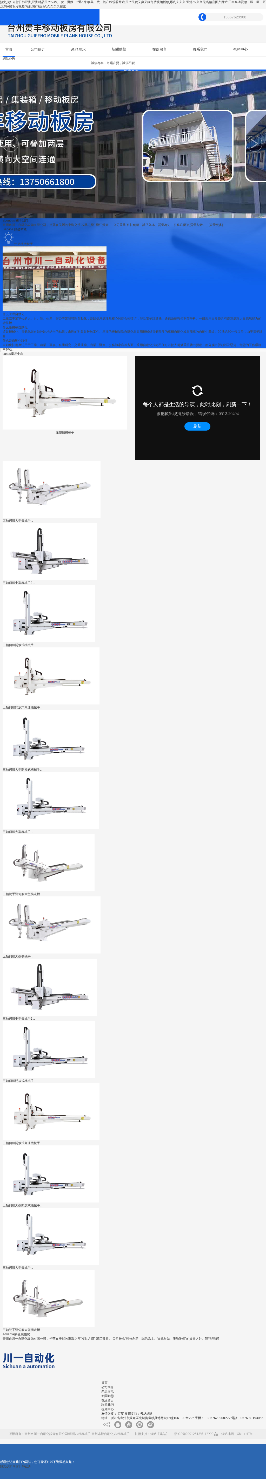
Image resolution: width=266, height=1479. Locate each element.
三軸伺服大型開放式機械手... (22, 769)
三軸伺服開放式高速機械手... (22, 707)
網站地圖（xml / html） (239, 1434)
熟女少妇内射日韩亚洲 (15, 1466)
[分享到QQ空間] (128, 1424)
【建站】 (163, 1434)
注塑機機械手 (65, 432)
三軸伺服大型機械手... (18, 832)
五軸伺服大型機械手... (18, 520)
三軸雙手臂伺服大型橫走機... (22, 894)
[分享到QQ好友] (118, 1424)
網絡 (153, 1434)
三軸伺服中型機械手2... (19, 583)
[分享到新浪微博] (150, 1424)
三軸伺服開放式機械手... (19, 645)
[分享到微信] (139, 1424)
